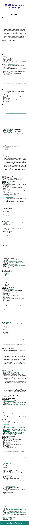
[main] (14, 6)
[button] (28, 1)
